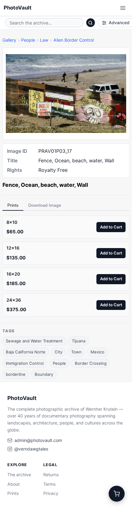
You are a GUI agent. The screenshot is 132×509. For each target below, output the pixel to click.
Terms (49, 484)
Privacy (50, 493)
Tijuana (78, 340)
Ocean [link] (29, 185)
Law (44, 40)
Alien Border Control (73, 40)
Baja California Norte (25, 351)
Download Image (44, 205)
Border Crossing (91, 363)
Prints (12, 205)
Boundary (44, 374)
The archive (19, 474)
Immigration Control (25, 363)
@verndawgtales (31, 448)
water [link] (66, 185)
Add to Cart (111, 226)
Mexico (97, 351)
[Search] (90, 22)
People (28, 40)
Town (76, 351)
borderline (15, 374)
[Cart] (117, 494)
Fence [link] (10, 185)
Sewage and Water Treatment (34, 340)
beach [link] (49, 185)
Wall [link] (82, 185)
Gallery (9, 40)
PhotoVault (18, 8)
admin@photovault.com (38, 440)
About (13, 484)
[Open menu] (122, 7)
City (58, 351)
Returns (51, 474)
